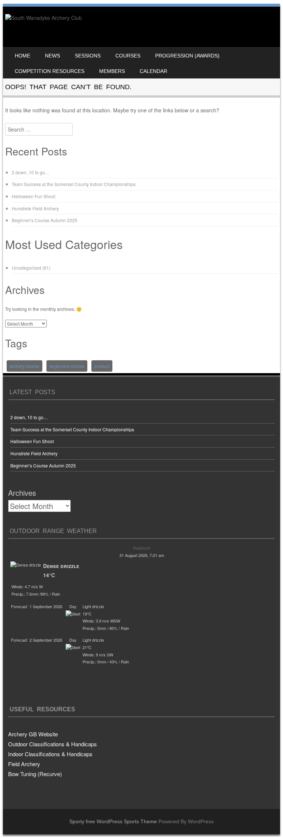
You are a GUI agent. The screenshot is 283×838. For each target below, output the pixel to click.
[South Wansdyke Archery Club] (43, 17)
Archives (22, 492)
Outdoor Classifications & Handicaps (52, 744)
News (52, 56)
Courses (127, 56)
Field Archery (24, 764)
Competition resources (49, 71)
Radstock (141, 548)
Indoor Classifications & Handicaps (50, 754)
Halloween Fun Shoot (33, 196)
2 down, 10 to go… (30, 172)
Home (22, 56)
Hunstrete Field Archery (35, 208)
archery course (24, 366)
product (101, 366)
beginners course (66, 366)
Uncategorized (26, 267)
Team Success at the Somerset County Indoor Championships (74, 184)
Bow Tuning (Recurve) (35, 774)
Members (112, 71)
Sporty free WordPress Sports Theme (113, 821)
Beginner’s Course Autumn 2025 (44, 220)
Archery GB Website (33, 734)
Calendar (153, 71)
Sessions (88, 56)
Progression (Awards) (187, 56)
